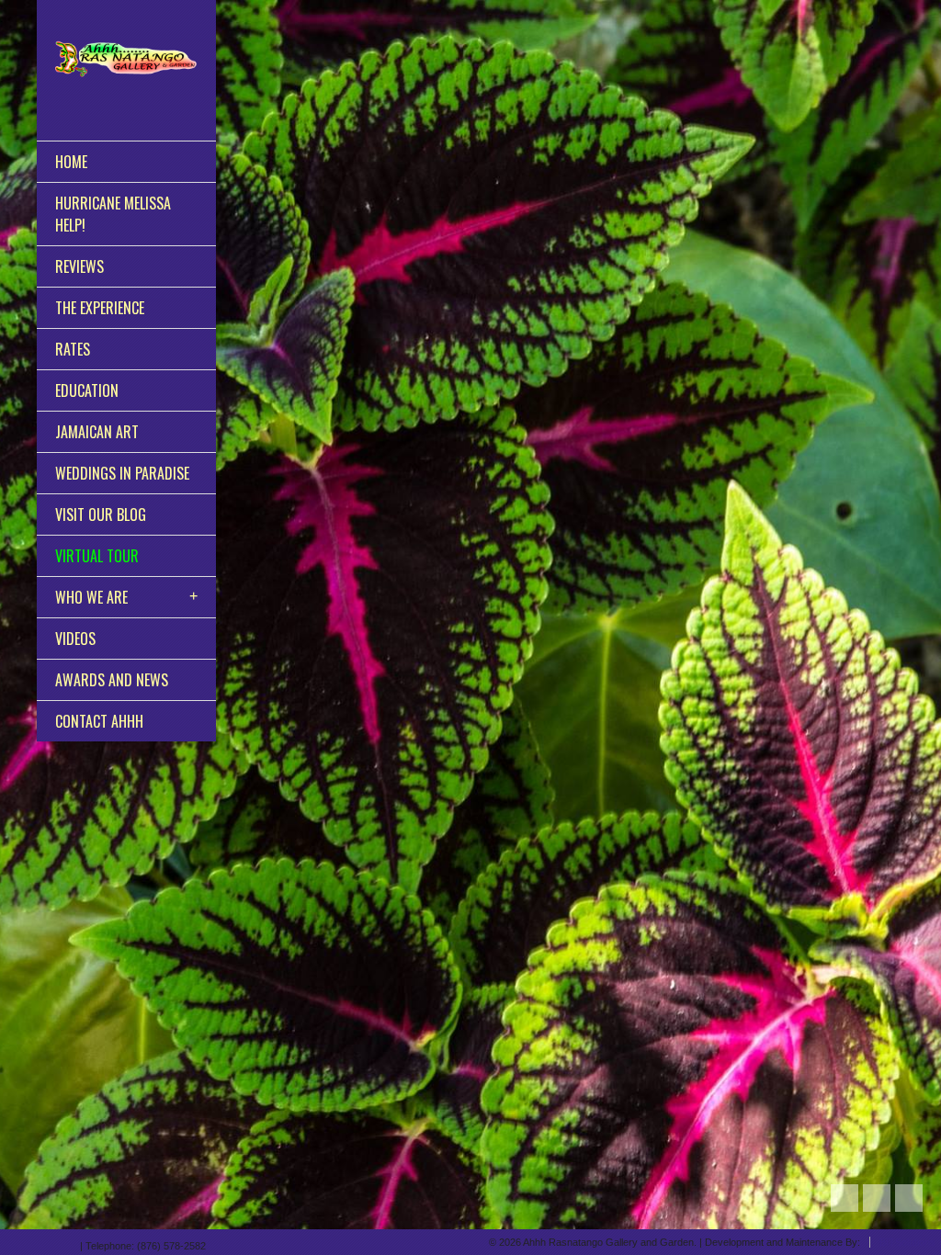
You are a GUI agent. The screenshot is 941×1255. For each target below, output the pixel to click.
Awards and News (111, 680)
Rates (72, 349)
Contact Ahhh (99, 721)
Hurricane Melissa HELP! (113, 214)
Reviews (79, 266)
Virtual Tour (97, 556)
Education (87, 390)
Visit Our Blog (100, 514)
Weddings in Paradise (122, 473)
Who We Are (91, 597)
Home (71, 162)
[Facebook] (32, 1242)
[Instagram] (51, 1242)
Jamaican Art (97, 432)
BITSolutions (907, 1242)
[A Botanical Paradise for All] (126, 58)
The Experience (99, 308)
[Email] (68, 1242)
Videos (75, 639)
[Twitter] (13, 1242)
